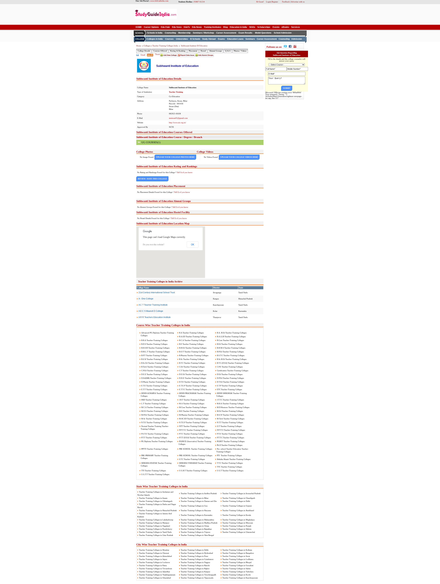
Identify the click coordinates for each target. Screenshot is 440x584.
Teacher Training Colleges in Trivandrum (155, 569)
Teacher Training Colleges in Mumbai (154, 550)
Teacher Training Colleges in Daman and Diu (199, 501)
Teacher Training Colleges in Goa (194, 506)
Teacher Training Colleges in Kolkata (237, 550)
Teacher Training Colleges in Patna (153, 565)
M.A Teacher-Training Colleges (191, 404)
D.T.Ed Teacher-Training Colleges (230, 382)
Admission (296, 39)
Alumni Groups (215, 51)
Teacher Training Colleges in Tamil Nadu (155, 532)
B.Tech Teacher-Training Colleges (154, 367)
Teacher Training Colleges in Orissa (195, 526)
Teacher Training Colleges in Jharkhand (238, 510)
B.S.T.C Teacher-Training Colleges (230, 355)
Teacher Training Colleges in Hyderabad (197, 553)
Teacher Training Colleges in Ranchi (195, 565)
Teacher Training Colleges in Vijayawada (197, 578)
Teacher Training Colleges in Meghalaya (238, 520)
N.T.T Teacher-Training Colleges (229, 422)
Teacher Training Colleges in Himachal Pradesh (158, 510)
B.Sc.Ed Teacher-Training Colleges (155, 363)
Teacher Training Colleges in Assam (153, 498)
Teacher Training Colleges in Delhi (236, 501)
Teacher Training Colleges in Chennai (154, 553)
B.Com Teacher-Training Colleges (230, 340)
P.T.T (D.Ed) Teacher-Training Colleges (195, 438)
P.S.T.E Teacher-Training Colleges (154, 434)
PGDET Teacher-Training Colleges (230, 441)
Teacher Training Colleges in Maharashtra (197, 520)
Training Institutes (212, 27)
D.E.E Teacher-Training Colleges (154, 374)
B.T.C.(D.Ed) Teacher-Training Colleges (232, 363)
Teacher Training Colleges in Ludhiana (237, 559)
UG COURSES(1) (151, 142)
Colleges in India (155, 39)
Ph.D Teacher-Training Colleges (229, 445)
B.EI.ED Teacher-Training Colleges (155, 348)
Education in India (238, 27)
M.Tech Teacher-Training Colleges (230, 419)
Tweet (157, 54)
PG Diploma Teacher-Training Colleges (157, 441)
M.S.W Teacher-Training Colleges (230, 415)
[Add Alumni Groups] (204, 57)
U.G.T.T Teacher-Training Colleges (155, 474)
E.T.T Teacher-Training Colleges (154, 389)
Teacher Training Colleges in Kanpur (195, 572)
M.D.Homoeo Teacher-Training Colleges (232, 407)
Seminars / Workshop (203, 33)
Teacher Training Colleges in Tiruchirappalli (198, 575)
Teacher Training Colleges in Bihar (194, 498)
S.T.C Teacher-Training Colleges (192, 459)
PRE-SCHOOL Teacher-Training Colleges (195, 455)
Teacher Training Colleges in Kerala (236, 515)
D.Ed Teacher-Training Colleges (229, 374)
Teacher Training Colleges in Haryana (196, 510)
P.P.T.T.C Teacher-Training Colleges (193, 430)
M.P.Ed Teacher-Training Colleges (155, 415)
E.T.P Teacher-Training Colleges (229, 386)
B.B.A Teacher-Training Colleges (154, 340)
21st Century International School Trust (157, 292)
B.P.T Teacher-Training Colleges (154, 355)
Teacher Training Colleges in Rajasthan (196, 529)
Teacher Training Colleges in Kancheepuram (240, 578)
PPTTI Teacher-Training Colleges (154, 449)
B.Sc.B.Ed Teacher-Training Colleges (231, 359)
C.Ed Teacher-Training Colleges (192, 367)
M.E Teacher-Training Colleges (191, 411)
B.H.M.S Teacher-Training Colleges (230, 348)
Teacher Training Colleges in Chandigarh (238, 498)
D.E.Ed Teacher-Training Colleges (192, 374)
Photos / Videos (240, 51)
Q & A (227, 51)
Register (275, 2)
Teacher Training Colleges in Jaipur (153, 559)
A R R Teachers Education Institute (155, 317)
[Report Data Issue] (186, 57)
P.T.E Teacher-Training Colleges (229, 434)
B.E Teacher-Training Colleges (191, 344)
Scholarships (263, 27)
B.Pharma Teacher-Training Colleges (193, 355)
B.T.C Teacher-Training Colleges (192, 363)
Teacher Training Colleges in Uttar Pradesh (156, 535)
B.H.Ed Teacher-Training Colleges (192, 348)
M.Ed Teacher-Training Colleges (229, 411)
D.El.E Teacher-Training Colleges (192, 378)
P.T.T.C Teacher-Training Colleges (230, 438)
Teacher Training (176, 92)
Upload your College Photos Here (175, 157)
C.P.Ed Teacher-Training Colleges (154, 371)
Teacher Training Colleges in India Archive (160, 281)
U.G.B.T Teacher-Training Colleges (193, 471)
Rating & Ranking (177, 51)
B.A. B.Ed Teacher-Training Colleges (231, 333)
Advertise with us (298, 2)
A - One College (146, 298)
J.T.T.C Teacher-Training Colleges (230, 400)
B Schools (195, 39)
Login (268, 2)
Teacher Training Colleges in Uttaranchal (238, 532)
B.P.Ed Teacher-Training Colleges (230, 352)
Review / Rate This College (152, 179)
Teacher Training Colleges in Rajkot (195, 569)
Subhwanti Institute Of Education (193, 46)
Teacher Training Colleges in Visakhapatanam (157, 575)
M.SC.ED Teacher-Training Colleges (193, 419)
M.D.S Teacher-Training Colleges (154, 411)
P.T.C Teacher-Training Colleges (192, 434)
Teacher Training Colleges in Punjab (236, 526)
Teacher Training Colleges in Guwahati (237, 565)
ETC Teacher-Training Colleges (229, 389)
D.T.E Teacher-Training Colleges (192, 382)
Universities (182, 39)
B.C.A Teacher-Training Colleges (192, 340)
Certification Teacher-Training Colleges (232, 371)
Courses (169, 39)
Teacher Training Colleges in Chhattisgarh (155, 501)
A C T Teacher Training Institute (153, 305)
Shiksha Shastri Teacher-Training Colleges (233, 459)
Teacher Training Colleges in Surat (236, 556)
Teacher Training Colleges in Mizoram (237, 523)
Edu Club (165, 27)
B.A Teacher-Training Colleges (191, 333)
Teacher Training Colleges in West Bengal (197, 535)
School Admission (283, 33)
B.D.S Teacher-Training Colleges (154, 344)
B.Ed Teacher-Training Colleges (229, 344)
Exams (221, 39)
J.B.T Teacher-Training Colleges (192, 400)
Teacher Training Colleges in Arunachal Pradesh (241, 493)
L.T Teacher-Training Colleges (153, 404)
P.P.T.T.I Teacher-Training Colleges (230, 430)
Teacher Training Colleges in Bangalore (238, 553)
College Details (144, 51)
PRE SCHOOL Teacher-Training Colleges (195, 449)
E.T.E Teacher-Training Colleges (154, 386)
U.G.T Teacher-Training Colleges (229, 471)
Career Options (151, 27)
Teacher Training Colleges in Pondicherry (155, 529)
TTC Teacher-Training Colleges (229, 467)
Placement (193, 51)
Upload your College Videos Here (239, 157)
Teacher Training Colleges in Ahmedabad (155, 556)
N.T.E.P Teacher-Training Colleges (193, 422)
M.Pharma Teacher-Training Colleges (194, 415)
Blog (225, 27)
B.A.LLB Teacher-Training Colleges (231, 336)
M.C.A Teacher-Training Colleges (154, 407)
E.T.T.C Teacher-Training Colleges (193, 389)
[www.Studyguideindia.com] (156, 18)
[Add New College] (168, 57)
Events (276, 27)
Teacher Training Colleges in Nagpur (195, 562)
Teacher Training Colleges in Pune (194, 556)
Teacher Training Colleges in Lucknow (154, 562)
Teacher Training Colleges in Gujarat (237, 506)
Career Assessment (226, 33)
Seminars (250, 39)
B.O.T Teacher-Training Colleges (192, 352)
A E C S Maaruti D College (151, 311)
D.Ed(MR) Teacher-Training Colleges (156, 378)
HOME (139, 27)
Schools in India (154, 33)
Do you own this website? (153, 244)
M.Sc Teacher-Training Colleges (154, 419)
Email (143, 55)
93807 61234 (199, 2)
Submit (286, 88)
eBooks (285, 27)
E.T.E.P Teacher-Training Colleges (193, 386)
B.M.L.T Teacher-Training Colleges (155, 352)
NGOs (252, 27)
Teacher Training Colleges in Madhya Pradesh (199, 523)
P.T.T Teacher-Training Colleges (154, 438)
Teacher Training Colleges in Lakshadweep (156, 520)
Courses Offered (160, 51)
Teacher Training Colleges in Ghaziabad (155, 578)
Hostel (203, 51)
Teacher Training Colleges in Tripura (195, 532)
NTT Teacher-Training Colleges (191, 426)
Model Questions (263, 33)
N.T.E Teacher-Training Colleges (154, 422)
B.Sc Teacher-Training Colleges (191, 359)
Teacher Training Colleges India (165, 46)
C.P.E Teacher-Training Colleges (229, 367)
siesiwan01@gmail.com (178, 118)
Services (295, 27)
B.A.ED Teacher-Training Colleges (193, 336)
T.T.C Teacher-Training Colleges (229, 463)
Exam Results (245, 33)
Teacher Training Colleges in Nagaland (154, 526)
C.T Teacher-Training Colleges (191, 371)
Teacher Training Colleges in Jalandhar (154, 572)
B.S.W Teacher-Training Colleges (154, 359)
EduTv (187, 27)
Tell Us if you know (184, 172)
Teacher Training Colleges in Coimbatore (197, 559)
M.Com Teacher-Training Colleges (193, 407)
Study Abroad (209, 39)
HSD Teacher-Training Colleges (154, 400)
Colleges (147, 46)
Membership (184, 33)
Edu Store (177, 27)
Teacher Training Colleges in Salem (236, 569)
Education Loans (235, 39)
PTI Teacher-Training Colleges (229, 455)
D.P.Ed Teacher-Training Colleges (230, 378)
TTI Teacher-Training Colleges (153, 471)
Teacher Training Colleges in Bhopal (236, 562)
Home (138, 46)
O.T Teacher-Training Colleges (228, 426)
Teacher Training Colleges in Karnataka (196, 515)
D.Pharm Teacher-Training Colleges (155, 382)
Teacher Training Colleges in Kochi (236, 575)
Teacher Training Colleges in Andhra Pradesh (199, 493)
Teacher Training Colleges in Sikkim (236, 529)
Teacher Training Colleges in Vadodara (237, 572)
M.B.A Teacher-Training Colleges (230, 404)
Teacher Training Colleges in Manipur (154, 523)
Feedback (286, 2)
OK (192, 244)
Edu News (197, 27)
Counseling (170, 33)
